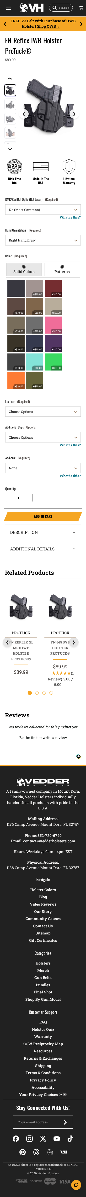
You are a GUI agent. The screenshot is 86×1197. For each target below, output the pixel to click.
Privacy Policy (43, 1079)
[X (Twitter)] (43, 1139)
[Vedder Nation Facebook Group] (63, 1152)
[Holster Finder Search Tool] (60, 7)
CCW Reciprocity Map (43, 1043)
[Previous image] (24, 114)
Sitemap (43, 932)
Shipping (43, 1065)
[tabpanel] (43, 334)
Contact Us (43, 925)
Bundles (43, 984)
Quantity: (10, 488)
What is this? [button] (70, 217)
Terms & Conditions (43, 1072)
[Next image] (74, 114)
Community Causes (43, 918)
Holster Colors (43, 889)
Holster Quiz (43, 1029)
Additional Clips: (20, 426)
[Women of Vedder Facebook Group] (50, 1152)
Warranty (43, 1036)
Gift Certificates (43, 940)
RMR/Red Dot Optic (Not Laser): (31, 199)
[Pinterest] (22, 1152)
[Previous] (5, 23)
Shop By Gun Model (43, 999)
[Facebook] (16, 1139)
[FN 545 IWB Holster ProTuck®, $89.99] (60, 607)
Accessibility (43, 1087)
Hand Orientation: (23, 230)
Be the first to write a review (43, 737)
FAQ (43, 1021)
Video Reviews (43, 904)
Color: (16, 255)
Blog (43, 896)
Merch (43, 970)
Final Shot (43, 991)
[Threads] (36, 1152)
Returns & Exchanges (43, 1058)
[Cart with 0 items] (80, 7)
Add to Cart (28, 516)
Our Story (43, 911)
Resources (43, 1050)
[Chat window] (76, 1185)
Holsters (43, 962)
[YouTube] (57, 1139)
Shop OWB (46, 26)
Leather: (17, 401)
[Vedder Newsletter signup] (65, 1122)
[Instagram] (29, 1139)
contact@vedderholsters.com (49, 840)
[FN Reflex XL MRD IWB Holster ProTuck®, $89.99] (21, 607)
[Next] (81, 23)
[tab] (24, 269)
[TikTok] (70, 1139)
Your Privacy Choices (38, 1094)
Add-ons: (17, 457)
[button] (43, 737)
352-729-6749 (50, 835)
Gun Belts (43, 977)
